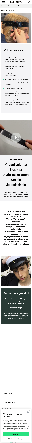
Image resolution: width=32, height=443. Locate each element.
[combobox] (28, 412)
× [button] (29, 410)
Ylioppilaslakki (5, 5)
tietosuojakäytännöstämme (14, 429)
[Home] (2, 10)
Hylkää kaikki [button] (10, 438)
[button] (23, 439)
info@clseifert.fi (7, 408)
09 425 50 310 (5, 406)
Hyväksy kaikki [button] (16, 434)
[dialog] (16, 425)
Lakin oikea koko (16, 5)
